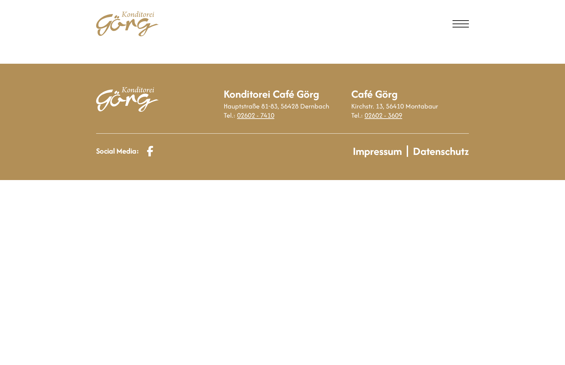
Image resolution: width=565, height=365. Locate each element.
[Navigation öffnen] (461, 23)
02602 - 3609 (383, 115)
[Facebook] (150, 151)
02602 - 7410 (255, 115)
